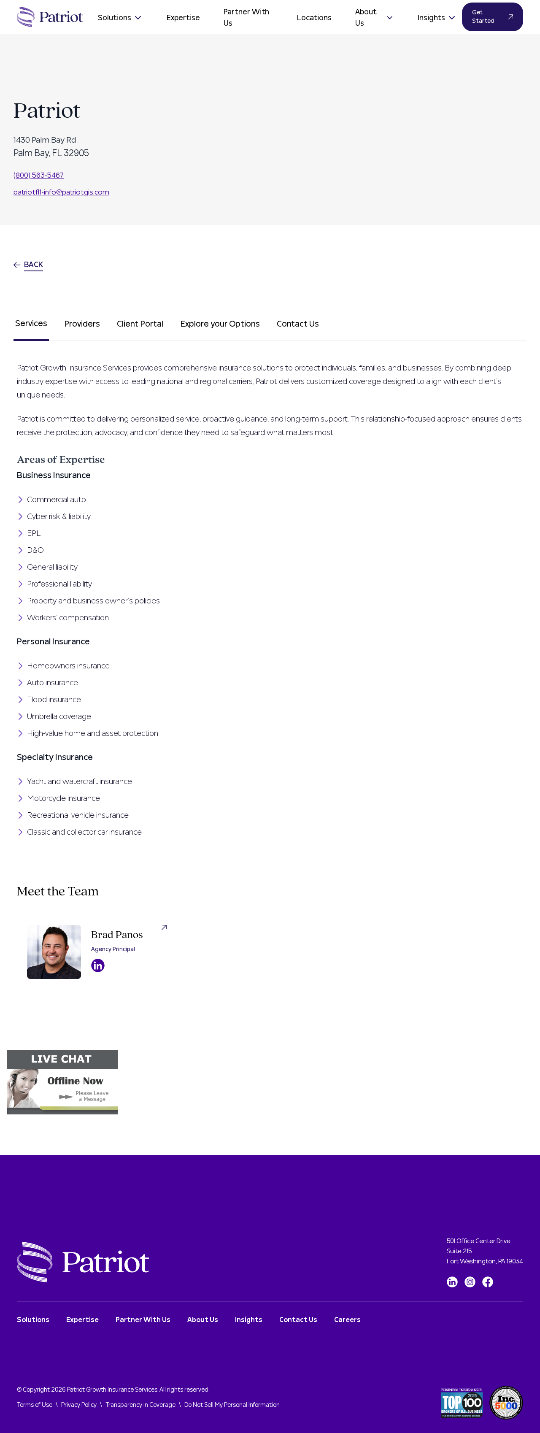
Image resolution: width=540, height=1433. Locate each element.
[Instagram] (469, 1281)
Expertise (183, 18)
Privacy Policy (79, 1405)
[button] (270, 1082)
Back (33, 265)
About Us (366, 18)
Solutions (114, 18)
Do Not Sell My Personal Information (232, 1405)
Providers (82, 324)
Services (31, 324)
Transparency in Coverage (140, 1405)
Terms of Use (34, 1405)
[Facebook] (487, 1281)
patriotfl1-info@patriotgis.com (61, 192)
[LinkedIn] (452, 1281)
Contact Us (298, 324)
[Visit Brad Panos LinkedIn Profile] (98, 965)
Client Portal (140, 324)
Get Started (483, 16)
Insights (431, 18)
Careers (347, 1320)
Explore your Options (220, 324)
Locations (314, 18)
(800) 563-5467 (39, 175)
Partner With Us (246, 18)
